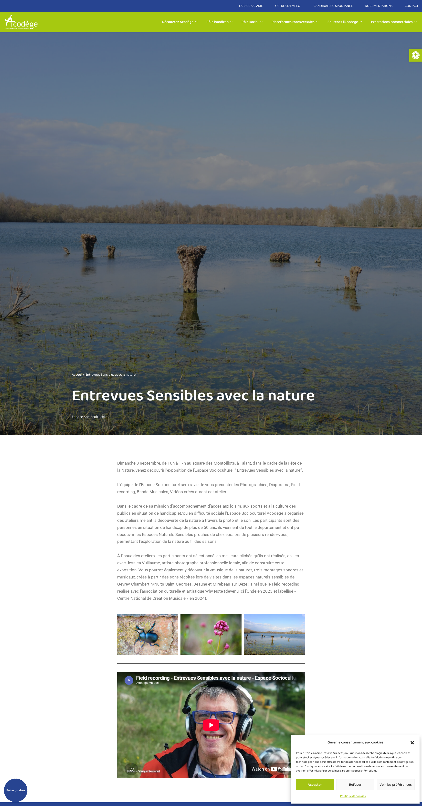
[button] (415, 55)
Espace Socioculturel (88, 417)
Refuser (355, 785)
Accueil (77, 374)
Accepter (315, 785)
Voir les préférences (396, 785)
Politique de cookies (353, 796)
